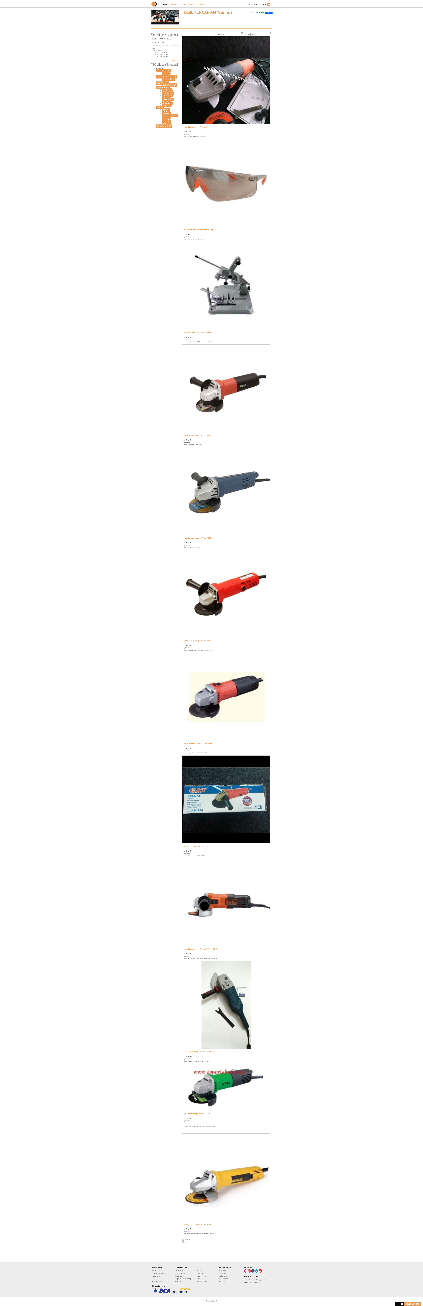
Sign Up (256, 5)
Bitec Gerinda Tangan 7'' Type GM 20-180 (199, 1052)
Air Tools (200, 1270)
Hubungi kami (412, 1303)
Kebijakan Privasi (157, 1281)
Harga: (153, 48)
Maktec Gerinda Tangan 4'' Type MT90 (198, 743)
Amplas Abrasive (180, 1270)
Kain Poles (222, 1273)
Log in (264, 5)
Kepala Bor (222, 1270)
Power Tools (179, 1281)
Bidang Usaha (201, 1276)
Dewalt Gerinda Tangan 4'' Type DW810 (198, 1224)
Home (154, 1270)
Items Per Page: (218, 34)
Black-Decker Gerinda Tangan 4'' (195, 127)
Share (252, 12)
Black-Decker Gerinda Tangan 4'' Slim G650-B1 (201, 949)
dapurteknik (210, 1301)
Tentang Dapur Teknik (159, 1273)
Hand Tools (200, 1273)
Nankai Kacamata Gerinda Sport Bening (198, 230)
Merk (198, 1279)
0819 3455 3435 (254, 1282)
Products (173, 4)
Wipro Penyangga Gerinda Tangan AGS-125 (199, 333)
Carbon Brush (223, 1276)
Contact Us (192, 4)
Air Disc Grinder (224, 1279)
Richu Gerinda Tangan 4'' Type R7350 (197, 538)
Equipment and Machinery (183, 1279)
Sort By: (247, 34)
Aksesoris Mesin (180, 1273)
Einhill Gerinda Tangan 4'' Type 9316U (198, 435)
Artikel (183, 4)
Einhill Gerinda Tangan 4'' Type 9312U (198, 641)
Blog (153, 1279)
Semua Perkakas (202, 1281)
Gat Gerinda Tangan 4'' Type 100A (196, 846)
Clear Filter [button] (175, 60)
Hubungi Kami (156, 1276)
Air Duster (222, 1281)
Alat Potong (178, 1276)
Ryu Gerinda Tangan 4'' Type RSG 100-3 (198, 1114)
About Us (202, 4)
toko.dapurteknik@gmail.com (257, 1280)
